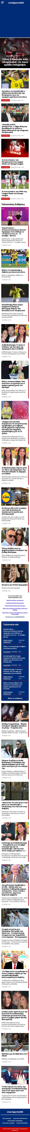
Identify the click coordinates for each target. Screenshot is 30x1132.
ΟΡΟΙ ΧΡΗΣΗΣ (7, 1118)
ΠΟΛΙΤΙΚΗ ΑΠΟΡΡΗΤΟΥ (20, 1118)
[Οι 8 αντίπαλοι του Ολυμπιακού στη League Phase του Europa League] (15, 148)
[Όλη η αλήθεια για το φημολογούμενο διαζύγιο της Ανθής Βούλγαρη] (15, 537)
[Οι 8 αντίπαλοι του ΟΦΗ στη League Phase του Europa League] (15, 179)
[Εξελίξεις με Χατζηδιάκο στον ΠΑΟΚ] (15, 1042)
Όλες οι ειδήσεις (15, 698)
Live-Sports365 (15, 1111)
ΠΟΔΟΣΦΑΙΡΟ (5, 100)
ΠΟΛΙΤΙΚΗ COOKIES (8, 1123)
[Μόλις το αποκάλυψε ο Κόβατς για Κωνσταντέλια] (15, 258)
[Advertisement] (15, 21)
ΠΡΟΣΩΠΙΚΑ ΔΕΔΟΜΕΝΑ (15, 1121)
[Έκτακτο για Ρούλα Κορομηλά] (15, 573)
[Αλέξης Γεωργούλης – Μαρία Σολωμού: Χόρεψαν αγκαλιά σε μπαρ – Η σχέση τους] (15, 712)
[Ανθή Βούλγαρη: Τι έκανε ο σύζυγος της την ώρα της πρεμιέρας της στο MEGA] (15, 333)
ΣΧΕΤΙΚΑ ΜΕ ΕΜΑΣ (22, 1123)
